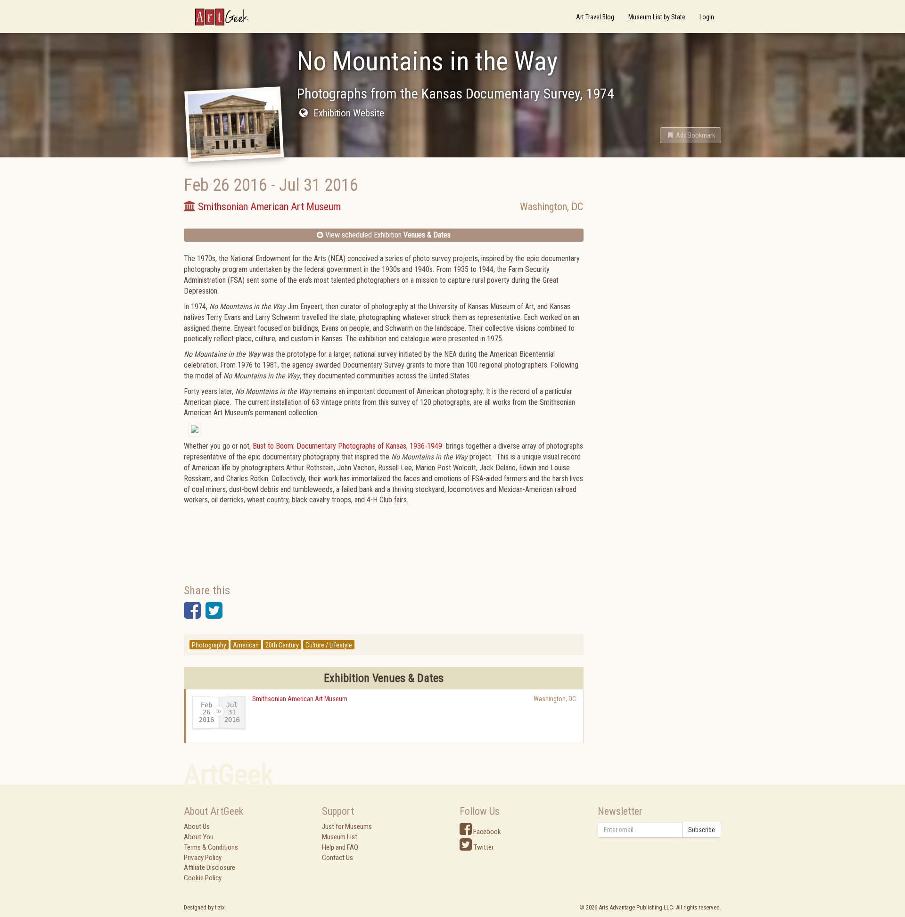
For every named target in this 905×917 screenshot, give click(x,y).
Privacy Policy (203, 857)
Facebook (486, 831)
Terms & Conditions (211, 847)
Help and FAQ (340, 847)
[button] (690, 135)
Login (706, 17)
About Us (197, 826)
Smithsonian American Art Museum (299, 699)
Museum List (339, 837)
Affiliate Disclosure (209, 867)
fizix (220, 907)
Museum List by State (656, 17)
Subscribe (701, 830)
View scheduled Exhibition (387, 234)
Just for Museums (347, 826)
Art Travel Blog (595, 17)
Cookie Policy (203, 878)
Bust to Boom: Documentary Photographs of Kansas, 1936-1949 (347, 446)
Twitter (483, 847)
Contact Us (337, 857)
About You (199, 837)
